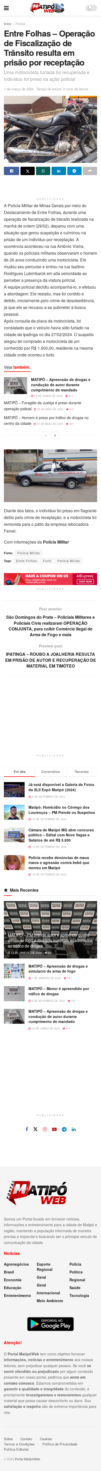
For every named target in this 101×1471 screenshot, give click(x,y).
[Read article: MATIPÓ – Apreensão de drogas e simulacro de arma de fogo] (14, 971)
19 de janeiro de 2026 (26, 953)
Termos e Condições (19, 1444)
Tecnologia (79, 1295)
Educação (12, 1287)
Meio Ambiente (50, 1300)
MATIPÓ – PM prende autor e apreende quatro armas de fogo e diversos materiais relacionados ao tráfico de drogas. (50, 940)
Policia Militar (68, 560)
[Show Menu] (6, 8)
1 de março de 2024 (19, 88)
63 (49, 953)
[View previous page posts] (46, 435)
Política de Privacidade (59, 1444)
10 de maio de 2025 (49, 424)
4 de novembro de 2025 (48, 1001)
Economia (12, 1279)
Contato (26, 1438)
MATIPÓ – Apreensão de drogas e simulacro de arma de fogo (58, 968)
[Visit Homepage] (47, 8)
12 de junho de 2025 (48, 396)
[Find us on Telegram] (64, 1129)
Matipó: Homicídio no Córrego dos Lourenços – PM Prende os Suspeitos (61, 810)
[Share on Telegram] (74, 171)
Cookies (46, 1438)
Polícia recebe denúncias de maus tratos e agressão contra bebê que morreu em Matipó (58, 862)
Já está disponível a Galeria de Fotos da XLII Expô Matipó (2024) (61, 787)
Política (76, 1272)
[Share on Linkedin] (59, 171)
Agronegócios (16, 1264)
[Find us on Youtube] (54, 1129)
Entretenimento (17, 1295)
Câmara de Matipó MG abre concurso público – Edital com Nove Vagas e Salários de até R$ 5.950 (61, 835)
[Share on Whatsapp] (43, 171)
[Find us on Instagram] (45, 1129)
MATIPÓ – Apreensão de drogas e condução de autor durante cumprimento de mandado (60, 384)
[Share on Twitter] (27, 171)
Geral (41, 1277)
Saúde (75, 1287)
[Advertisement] (50, 186)
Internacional (48, 1292)
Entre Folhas (26, 560)
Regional (77, 1279)
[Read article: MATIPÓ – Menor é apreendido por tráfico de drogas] (14, 993)
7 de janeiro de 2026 (46, 978)
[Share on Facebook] (11, 171)
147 (69, 978)
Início (7, 23)
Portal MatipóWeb (27, 1459)
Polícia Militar (28, 553)
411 (70, 396)
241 (71, 424)
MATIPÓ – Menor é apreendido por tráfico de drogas (58, 991)
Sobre (8, 1438)
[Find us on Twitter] (35, 1129)
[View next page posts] (55, 435)
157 (73, 1001)
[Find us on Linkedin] (74, 1129)
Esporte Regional (45, 1266)
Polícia (20, 23)
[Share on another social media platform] (90, 171)
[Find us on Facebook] (26, 1129)
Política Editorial (16, 1449)
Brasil (9, 1272)
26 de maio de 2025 (49, 409)
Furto (47, 560)
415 (71, 409)
